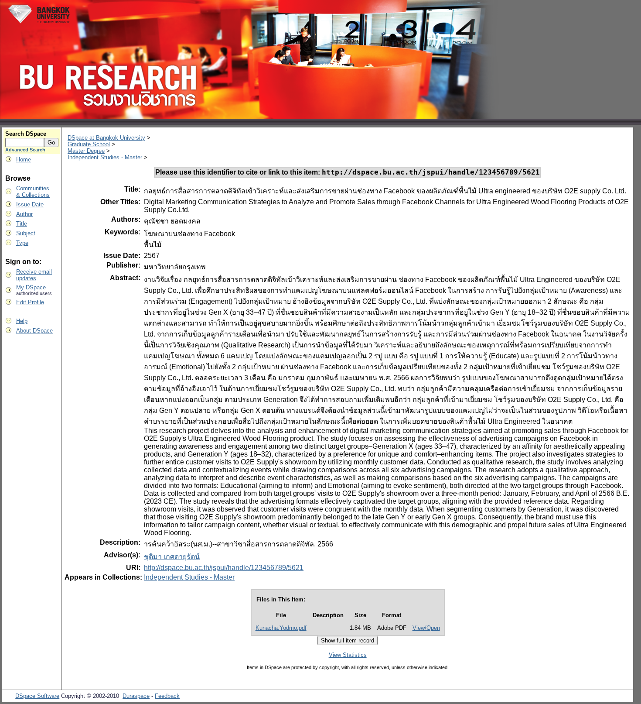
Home (23, 159)
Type (22, 243)
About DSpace (34, 330)
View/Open (426, 628)
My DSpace (31, 287)
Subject (25, 233)
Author (24, 214)
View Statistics (348, 655)
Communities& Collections (33, 191)
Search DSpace (25, 133)
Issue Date (30, 204)
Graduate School (89, 144)
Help (21, 321)
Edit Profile (30, 302)
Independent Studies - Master (105, 157)
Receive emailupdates (34, 275)
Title (21, 223)
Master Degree (86, 151)
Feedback (167, 696)
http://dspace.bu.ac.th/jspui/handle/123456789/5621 (223, 567)
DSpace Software (37, 696)
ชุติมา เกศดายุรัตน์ (172, 556)
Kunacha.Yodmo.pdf (281, 628)
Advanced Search (25, 149)
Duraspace (136, 696)
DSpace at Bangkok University (106, 137)
